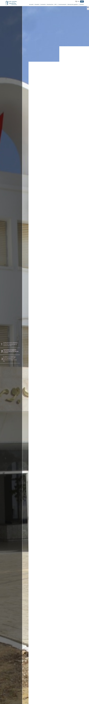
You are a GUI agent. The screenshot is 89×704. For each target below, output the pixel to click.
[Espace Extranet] (82, 1)
